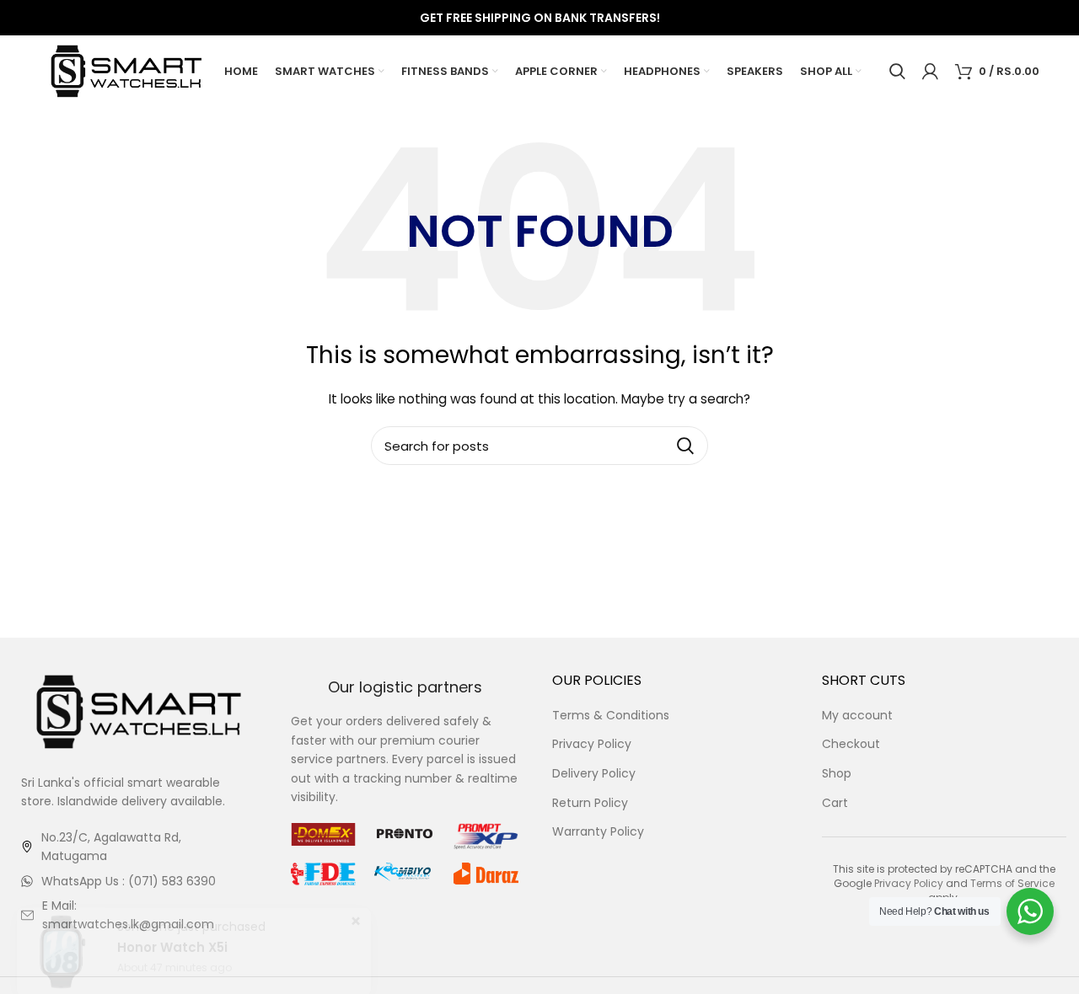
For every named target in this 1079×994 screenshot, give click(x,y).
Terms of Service (1012, 883)
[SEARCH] (685, 445)
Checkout (851, 744)
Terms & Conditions (610, 716)
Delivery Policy (594, 774)
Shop (836, 774)
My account (857, 716)
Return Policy (590, 803)
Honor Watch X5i (172, 950)
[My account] (930, 71)
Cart (835, 803)
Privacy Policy (591, 744)
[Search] (897, 71)
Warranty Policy (598, 832)
